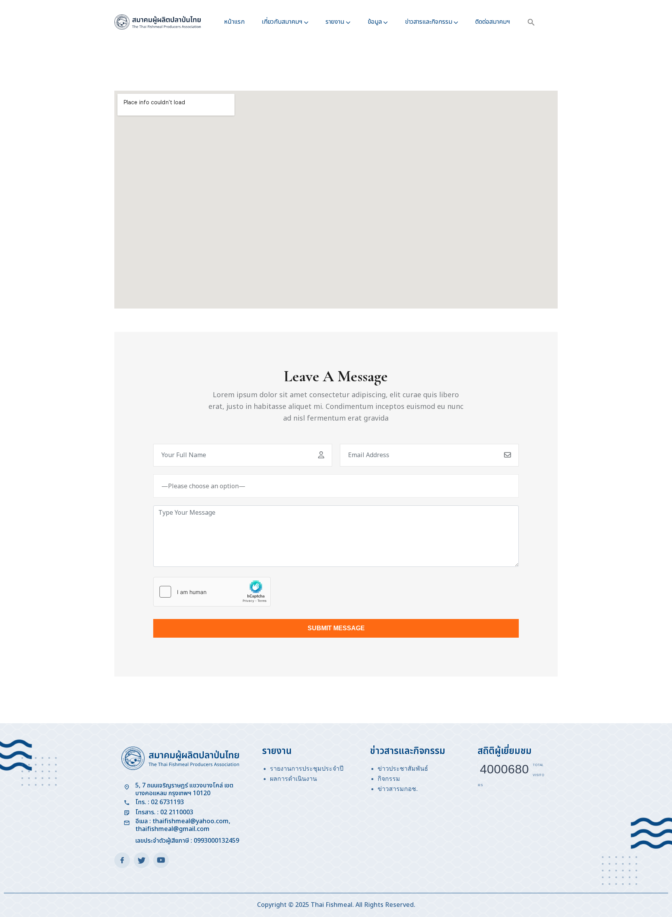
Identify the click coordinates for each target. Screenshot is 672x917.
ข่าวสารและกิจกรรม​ (428, 21)
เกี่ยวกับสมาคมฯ (282, 21)
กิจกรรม (389, 778)
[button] (531, 22)
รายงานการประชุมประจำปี (306, 768)
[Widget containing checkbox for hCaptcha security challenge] (212, 592)
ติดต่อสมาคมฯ (492, 21)
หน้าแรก (234, 21)
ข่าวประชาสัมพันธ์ (403, 768)
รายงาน (335, 21)
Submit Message (336, 628)
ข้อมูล (375, 21)
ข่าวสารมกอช (397, 788)
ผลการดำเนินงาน (293, 778)
